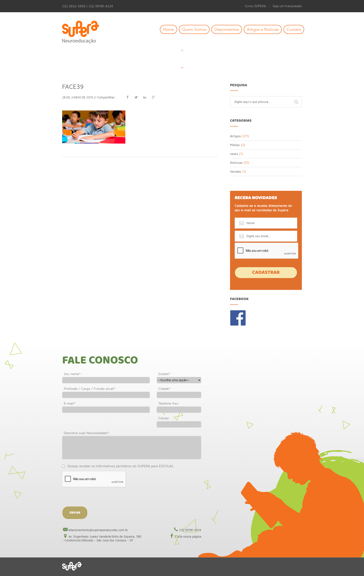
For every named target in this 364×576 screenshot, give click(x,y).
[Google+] (153, 97)
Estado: (164, 374)
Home (168, 29)
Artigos (235, 136)
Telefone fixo (168, 403)
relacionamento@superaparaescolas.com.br (98, 530)
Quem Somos (194, 29)
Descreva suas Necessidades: (87, 433)
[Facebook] (127, 97)
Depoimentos (226, 29)
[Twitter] (136, 97)
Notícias (236, 162)
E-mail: (70, 403)
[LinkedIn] (144, 97)
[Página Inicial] (83, 32)
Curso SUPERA (255, 6)
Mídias (235, 145)
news (234, 154)
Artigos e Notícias (263, 29)
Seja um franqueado (287, 6)
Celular (163, 418)
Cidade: (165, 388)
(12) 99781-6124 (190, 530)
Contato (294, 29)
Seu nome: (73, 374)
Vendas (235, 171)
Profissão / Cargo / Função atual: (90, 388)
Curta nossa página (188, 536)
